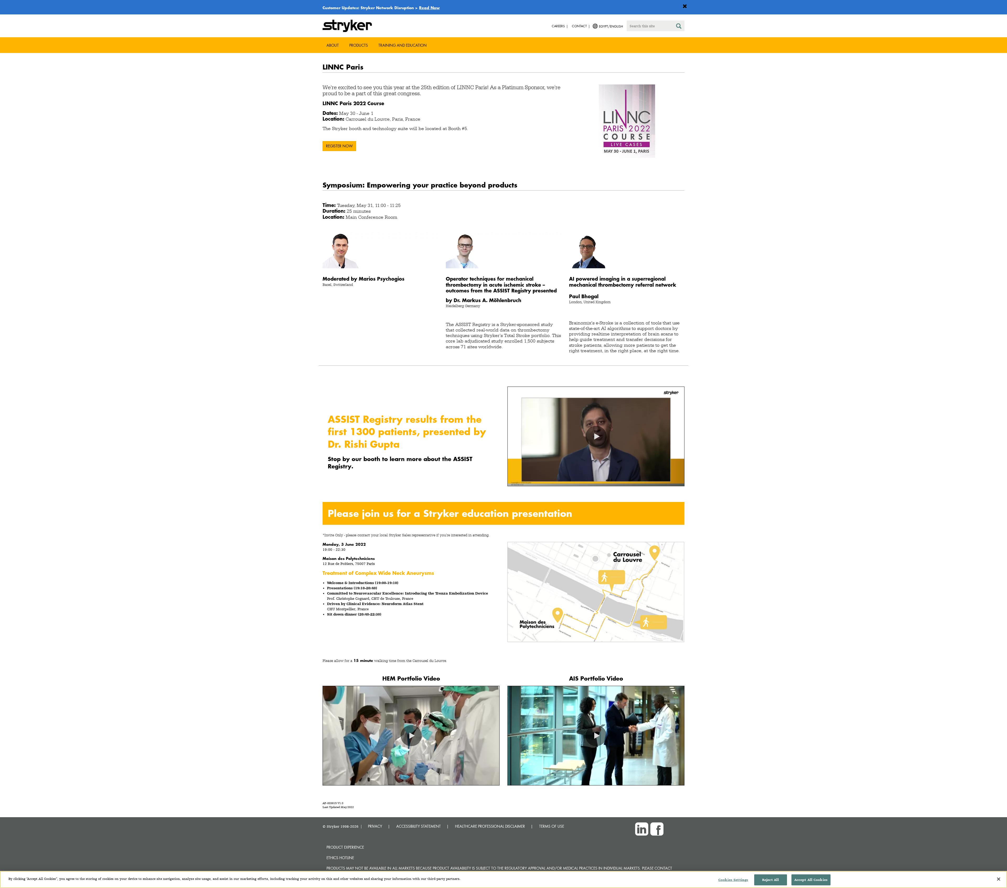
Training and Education (402, 45)
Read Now (429, 7)
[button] (596, 436)
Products (358, 45)
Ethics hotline (340, 857)
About (332, 45)
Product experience (345, 847)
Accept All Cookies (811, 880)
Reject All (770, 880)
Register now (339, 145)
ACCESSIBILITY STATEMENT (418, 826)
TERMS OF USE (551, 826)
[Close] (998, 879)
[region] (503, 879)
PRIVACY (375, 826)
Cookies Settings (733, 880)
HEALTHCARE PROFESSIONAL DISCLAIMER (490, 826)
